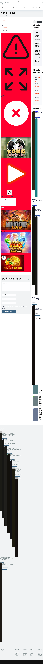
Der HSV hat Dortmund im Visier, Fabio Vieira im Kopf (37, 55)
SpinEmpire (39, 118)
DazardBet (4, 563)
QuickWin (36, 305)
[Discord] (3, 4)
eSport (31, 654)
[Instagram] (7, 2)
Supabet (19, 478)
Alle (31, 652)
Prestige (36, 111)
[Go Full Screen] (16, 94)
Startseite (4, 7)
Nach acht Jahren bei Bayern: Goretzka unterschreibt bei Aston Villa (37, 48)
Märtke (25, 7)
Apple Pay (17, 654)
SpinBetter (37, 206)
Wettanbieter (15, 7)
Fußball (31, 653)
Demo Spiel (3, 231)
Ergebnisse (10, 7)
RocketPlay (17, 468)
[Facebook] (1, 2)
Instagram (40, 654)
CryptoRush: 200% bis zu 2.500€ (37, 87)
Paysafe (16, 655)
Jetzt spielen (37, 117)
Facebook (40, 652)
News (29, 7)
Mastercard (17, 652)
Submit (2, 207)
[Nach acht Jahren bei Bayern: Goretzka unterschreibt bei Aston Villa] (35, 408)
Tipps (31, 655)
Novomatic (25, 653)
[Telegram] (5, 2)
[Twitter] (3, 2)
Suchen (34, 20)
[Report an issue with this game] (16, 63)
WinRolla (14, 460)
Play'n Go (24, 654)
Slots (40, 7)
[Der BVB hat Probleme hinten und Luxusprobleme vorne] (35, 385)
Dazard (39, 77)
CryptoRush (37, 81)
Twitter (39, 653)
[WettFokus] (21, 2)
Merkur (24, 652)
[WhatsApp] (1, 4)
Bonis (21, 7)
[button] (16, 147)
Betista (38, 216)
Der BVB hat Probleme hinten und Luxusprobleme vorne (37, 35)
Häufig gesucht (34, 7)
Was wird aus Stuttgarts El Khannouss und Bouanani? (38, 41)
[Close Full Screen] (16, 128)
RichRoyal (11, 454)
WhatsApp (40, 655)
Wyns (3, 432)
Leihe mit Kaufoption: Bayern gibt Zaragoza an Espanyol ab (37, 61)
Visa (16, 653)
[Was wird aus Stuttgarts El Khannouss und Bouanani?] (35, 396)
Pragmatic (24, 655)
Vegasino (9, 447)
